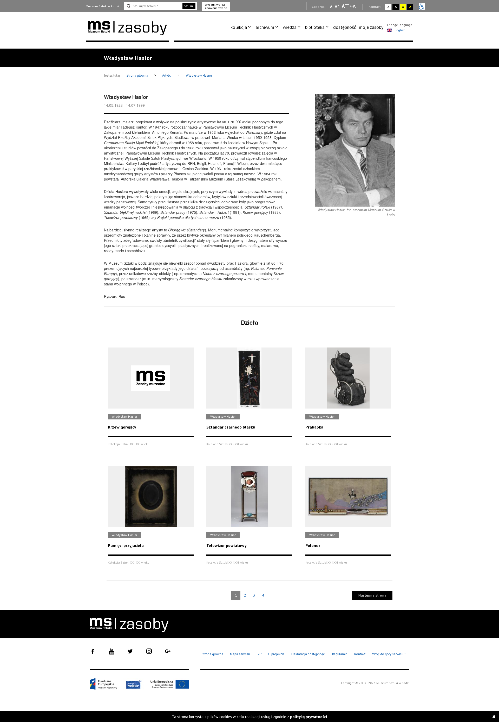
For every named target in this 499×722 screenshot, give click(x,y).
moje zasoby (371, 27)
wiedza (290, 27)
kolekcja (239, 27)
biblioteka (315, 27)
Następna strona (372, 595)
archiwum (264, 27)
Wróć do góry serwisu (389, 654)
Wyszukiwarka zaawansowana (216, 6)
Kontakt (359, 654)
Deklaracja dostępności (308, 654)
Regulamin (339, 654)
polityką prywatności (308, 716)
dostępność (344, 27)
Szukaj (189, 6)
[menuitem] (242, 27)
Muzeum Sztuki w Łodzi (102, 6)
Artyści (167, 75)
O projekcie (276, 654)
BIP (259, 654)
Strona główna (138, 75)
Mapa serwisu (240, 654)
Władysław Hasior (199, 75)
